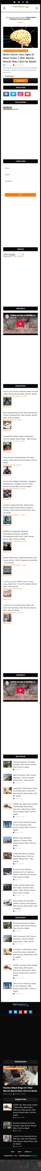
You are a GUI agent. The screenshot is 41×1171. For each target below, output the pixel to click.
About (20, 1152)
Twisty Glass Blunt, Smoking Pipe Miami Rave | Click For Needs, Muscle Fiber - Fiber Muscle (24, 857)
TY (18, 1156)
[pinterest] (27, 2)
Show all (20, 22)
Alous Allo (8, 65)
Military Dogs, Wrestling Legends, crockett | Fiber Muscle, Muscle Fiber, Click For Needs (24, 842)
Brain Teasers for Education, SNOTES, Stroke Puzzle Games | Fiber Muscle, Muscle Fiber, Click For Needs (25, 905)
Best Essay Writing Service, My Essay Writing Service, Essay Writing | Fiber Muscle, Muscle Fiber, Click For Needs (20, 415)
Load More (20, 81)
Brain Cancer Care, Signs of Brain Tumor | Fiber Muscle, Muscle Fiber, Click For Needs (19, 58)
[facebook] (14, 2)
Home (12, 1152)
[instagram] (23, 2)
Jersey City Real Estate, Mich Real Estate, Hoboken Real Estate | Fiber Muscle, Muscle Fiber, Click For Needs (24, 889)
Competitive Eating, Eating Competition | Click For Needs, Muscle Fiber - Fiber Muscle (19, 437)
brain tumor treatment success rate (15, 51)
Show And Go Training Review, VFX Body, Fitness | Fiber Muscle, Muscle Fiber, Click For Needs (20, 460)
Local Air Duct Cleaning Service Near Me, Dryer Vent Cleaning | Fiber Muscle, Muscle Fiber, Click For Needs (19, 607)
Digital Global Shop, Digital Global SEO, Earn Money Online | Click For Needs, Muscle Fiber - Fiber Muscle (20, 560)
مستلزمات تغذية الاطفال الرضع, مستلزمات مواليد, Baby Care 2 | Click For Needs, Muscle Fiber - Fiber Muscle (20, 584)
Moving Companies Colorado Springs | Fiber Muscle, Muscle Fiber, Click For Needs (24, 764)
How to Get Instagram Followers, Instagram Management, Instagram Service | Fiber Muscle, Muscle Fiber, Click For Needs (19, 483)
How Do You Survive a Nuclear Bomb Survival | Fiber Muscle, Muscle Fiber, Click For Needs (20, 392)
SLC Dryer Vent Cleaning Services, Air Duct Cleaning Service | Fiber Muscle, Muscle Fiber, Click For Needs (24, 873)
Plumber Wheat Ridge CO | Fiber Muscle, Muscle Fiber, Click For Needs (20, 1089)
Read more (7, 407)
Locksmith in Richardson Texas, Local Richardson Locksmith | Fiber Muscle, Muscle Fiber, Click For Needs (25, 792)
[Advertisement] (20, 134)
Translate (20, 257)
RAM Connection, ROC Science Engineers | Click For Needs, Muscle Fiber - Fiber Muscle (24, 777)
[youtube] (28, 94)
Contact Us (27, 1152)
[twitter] (18, 2)
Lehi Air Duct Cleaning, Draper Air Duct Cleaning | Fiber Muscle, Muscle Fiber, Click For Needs (24, 826)
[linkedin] (30, 1012)
